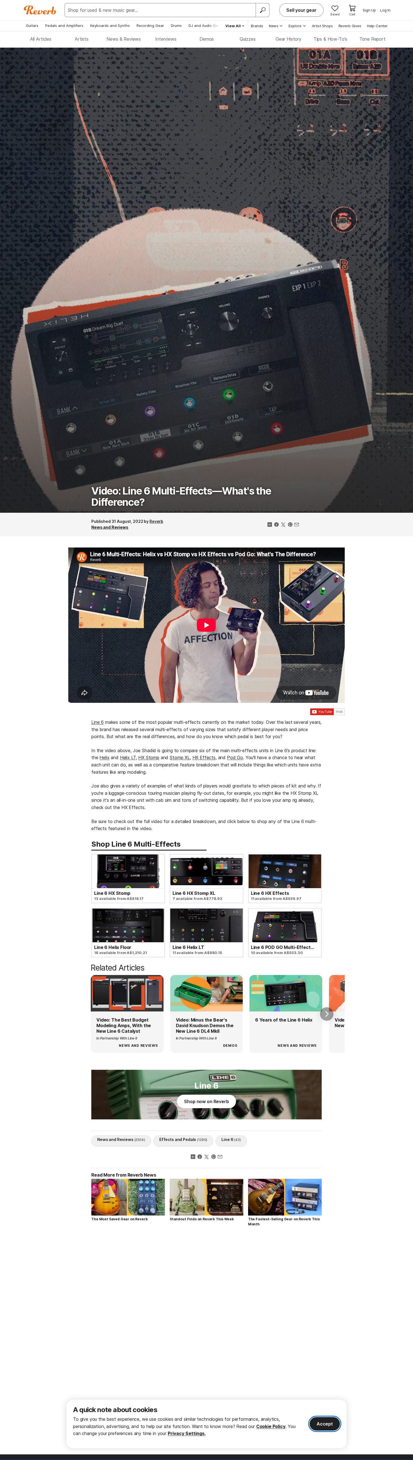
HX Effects (203, 757)
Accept (325, 1424)
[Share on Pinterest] (290, 525)
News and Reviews (109, 527)
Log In (385, 10)
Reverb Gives (350, 26)
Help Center (377, 26)
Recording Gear (150, 25)
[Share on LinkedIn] (269, 525)
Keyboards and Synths (110, 25)
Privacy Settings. (187, 1433)
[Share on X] (283, 525)
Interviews (165, 39)
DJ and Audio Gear (205, 25)
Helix (104, 757)
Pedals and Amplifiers (64, 25)
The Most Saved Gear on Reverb (119, 1219)
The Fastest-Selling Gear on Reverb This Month (284, 1221)
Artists (81, 39)
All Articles (40, 39)
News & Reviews (123, 39)
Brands (257, 26)
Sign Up (369, 10)
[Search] (262, 10)
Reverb (156, 521)
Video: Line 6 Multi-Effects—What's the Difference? (181, 496)
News (273, 26)
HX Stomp (148, 757)
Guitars (32, 25)
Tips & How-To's (331, 39)
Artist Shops (322, 26)
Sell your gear (301, 10)
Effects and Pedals (183, 1139)
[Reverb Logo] (40, 10)
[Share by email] (296, 525)
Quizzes (248, 39)
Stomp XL (180, 757)
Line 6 (97, 722)
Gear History (288, 39)
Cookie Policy (270, 1426)
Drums (176, 25)
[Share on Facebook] (276, 525)
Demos (206, 39)
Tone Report (372, 39)
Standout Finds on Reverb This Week (202, 1219)
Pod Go (235, 757)
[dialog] (206, 1424)
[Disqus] (206, 1310)
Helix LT (128, 757)
